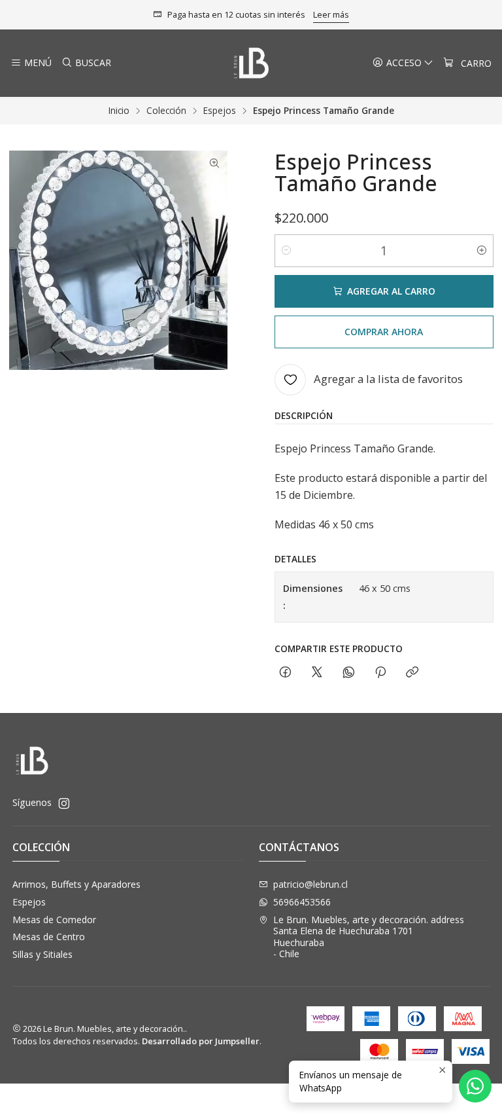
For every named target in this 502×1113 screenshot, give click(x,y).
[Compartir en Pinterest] (380, 672)
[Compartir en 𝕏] (317, 672)
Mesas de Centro (48, 936)
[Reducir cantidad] (286, 250)
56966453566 (302, 902)
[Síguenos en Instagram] (64, 803)
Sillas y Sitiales (42, 954)
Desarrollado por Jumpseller (200, 1041)
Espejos (219, 110)
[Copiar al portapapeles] (412, 672)
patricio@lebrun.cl (310, 884)
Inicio (119, 110)
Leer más (331, 14)
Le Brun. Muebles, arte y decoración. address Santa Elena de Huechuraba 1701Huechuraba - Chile (368, 936)
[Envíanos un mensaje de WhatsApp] (475, 1086)
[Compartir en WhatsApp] (349, 672)
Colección (166, 110)
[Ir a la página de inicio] (251, 63)
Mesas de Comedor (54, 919)
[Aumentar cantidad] (482, 250)
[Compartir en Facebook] (285, 672)
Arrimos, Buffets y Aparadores (76, 884)
